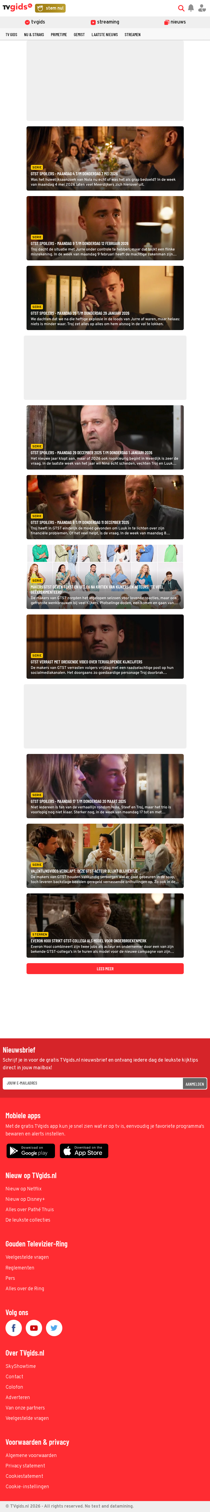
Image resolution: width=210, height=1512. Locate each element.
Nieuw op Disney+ (25, 1199)
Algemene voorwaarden (31, 1456)
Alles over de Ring (24, 1289)
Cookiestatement (24, 1476)
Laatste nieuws (105, 34)
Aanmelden (195, 1083)
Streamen (133, 34)
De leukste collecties (27, 1220)
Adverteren (17, 1398)
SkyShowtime (20, 1367)
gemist (79, 34)
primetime (59, 34)
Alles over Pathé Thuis (29, 1210)
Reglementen (19, 1268)
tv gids (11, 34)
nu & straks (34, 34)
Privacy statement (25, 1466)
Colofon (14, 1387)
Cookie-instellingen (27, 1487)
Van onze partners (25, 1408)
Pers (10, 1278)
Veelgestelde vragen (27, 1257)
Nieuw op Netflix (23, 1189)
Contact (14, 1377)
